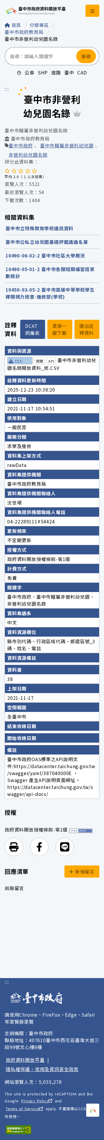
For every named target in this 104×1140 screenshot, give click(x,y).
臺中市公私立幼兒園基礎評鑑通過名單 (46, 241)
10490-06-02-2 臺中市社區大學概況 (45, 255)
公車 (29, 72)
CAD (82, 72)
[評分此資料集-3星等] (20, 170)
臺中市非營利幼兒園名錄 (31, 38)
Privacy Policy (35, 1101)
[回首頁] (35, 11)
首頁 (16, 24)
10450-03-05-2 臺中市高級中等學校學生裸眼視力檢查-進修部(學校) (50, 293)
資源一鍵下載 (59, 329)
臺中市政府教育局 (25, 31)
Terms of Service (22, 1108)
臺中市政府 (21, 146)
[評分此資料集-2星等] (14, 170)
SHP (43, 72)
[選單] (92, 11)
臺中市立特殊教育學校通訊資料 (39, 228)
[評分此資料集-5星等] (34, 170)
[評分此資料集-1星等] (7, 170)
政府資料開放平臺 (25, 1059)
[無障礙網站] (18, 1129)
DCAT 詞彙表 (32, 329)
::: (7, 88)
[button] (14, 847)
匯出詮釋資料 (86, 329)
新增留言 (83, 871)
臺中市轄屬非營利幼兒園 (67, 146)
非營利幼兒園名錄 (28, 154)
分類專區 (40, 24)
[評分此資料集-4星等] (27, 170)
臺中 (69, 72)
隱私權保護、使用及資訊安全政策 (42, 1069)
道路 (56, 72)
